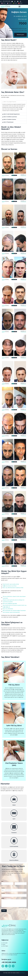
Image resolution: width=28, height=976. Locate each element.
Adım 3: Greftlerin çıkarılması (10, 116)
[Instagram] (13, 966)
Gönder (4, 910)
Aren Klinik (22, 972)
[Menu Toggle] (19, 6)
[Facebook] (10, 966)
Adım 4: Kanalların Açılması (10, 119)
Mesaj (2, 898)
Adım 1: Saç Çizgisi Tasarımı (10, 101)
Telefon (3, 888)
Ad (1, 885)
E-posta (3, 893)
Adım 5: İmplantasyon (8, 122)
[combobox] (2, 890)
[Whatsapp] (6, 966)
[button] (14, 102)
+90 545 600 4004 (9, 962)
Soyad (16, 885)
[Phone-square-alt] (3, 966)
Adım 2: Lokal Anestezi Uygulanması (12, 114)
